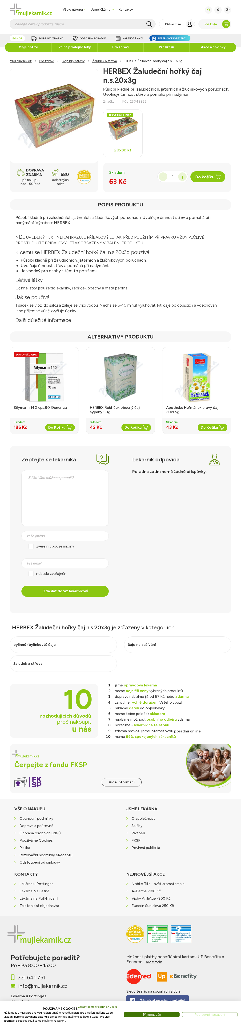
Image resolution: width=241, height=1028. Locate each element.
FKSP (136, 840)
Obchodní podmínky (36, 818)
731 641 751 (31, 977)
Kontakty (125, 9)
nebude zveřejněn (51, 573)
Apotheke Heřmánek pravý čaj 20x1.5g (192, 409)
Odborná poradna (93, 38)
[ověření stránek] (157, 936)
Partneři (138, 833)
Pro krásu (166, 47)
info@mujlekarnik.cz (42, 986)
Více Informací (122, 782)
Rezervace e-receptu (173, 38)
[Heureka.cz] (135, 936)
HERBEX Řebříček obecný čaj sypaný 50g (115, 409)
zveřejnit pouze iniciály (55, 546)
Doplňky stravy (73, 61)
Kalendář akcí (133, 38)
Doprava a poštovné (36, 826)
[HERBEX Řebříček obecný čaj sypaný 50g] (120, 377)
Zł (227, 10)
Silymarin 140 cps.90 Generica (40, 407)
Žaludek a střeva (104, 61)
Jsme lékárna (100, 9)
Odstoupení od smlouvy (40, 862)
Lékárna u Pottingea (36, 884)
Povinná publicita (146, 848)
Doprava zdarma (51, 38)
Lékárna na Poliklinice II (39, 898)
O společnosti (144, 818)
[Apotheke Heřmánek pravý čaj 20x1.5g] (196, 377)
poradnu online (187, 731)
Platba (25, 848)
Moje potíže (28, 47)
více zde (154, 962)
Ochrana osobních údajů (40, 833)
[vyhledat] (149, 24)
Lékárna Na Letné (34, 891)
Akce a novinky (213, 47)
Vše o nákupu (73, 9)
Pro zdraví (120, 47)
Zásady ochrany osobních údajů (97, 1006)
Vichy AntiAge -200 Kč (151, 898)
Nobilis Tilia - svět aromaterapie (158, 884)
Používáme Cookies (36, 840)
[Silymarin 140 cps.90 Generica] (44, 377)
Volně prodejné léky (74, 47)
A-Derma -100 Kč (146, 891)
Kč (208, 10)
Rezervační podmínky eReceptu (46, 855)
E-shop (17, 38)
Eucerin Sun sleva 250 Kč (153, 905)
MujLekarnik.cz (21, 61)
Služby (137, 826)
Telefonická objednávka (39, 905)
